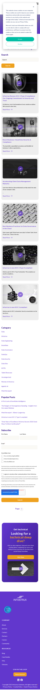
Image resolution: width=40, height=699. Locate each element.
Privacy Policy (22, 480)
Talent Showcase (6, 372)
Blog (3, 653)
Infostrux (4, 336)
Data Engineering (6, 341)
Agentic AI (4, 386)
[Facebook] (21, 680)
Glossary (5, 664)
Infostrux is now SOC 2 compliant (15, 307)
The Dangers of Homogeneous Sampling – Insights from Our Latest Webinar (19, 407)
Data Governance (7, 350)
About (4, 625)
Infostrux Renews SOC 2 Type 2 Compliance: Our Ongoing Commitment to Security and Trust (19, 98)
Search (7, 66)
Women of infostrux (7, 382)
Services (4, 629)
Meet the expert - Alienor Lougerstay (13, 412)
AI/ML (3, 368)
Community (5, 643)
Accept (20, 39)
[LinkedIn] (18, 680)
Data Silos (4, 363)
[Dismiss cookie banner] (33, 7)
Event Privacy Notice (30, 687)
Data (3, 332)
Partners (4, 636)
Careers (4, 640)
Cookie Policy (17, 687)
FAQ (3, 661)
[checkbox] (19, 459)
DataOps (4, 354)
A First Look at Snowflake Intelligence (13, 401)
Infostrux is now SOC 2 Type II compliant (17, 268)
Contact (4, 632)
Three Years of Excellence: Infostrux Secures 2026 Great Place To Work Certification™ (19, 423)
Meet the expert (6, 391)
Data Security (5, 359)
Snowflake (4, 345)
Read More (6, 109)
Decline (20, 44)
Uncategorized (6, 377)
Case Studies (6, 657)
